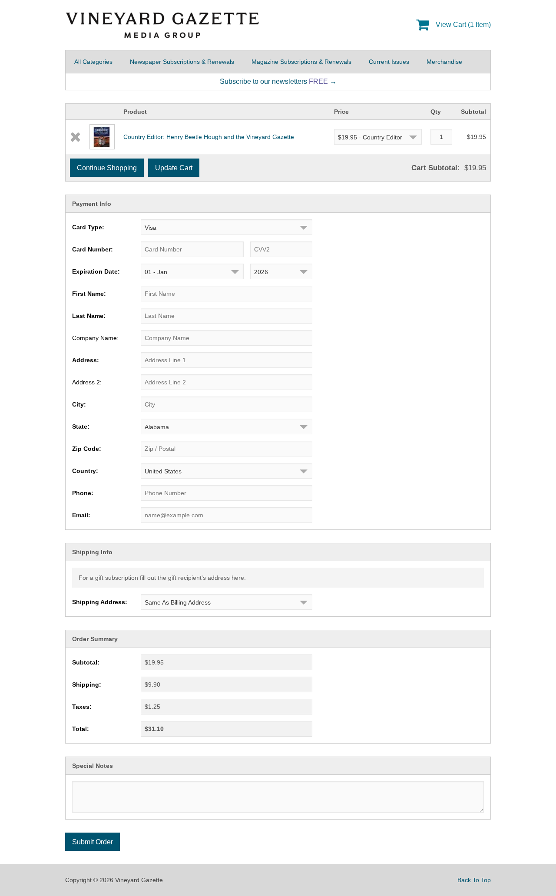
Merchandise (444, 61)
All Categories (93, 61)
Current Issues (389, 61)
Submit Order (92, 842)
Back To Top (474, 879)
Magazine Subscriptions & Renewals (301, 61)
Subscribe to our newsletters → (278, 81)
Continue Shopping (107, 168)
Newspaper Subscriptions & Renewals (182, 61)
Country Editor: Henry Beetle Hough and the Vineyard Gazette (208, 136)
